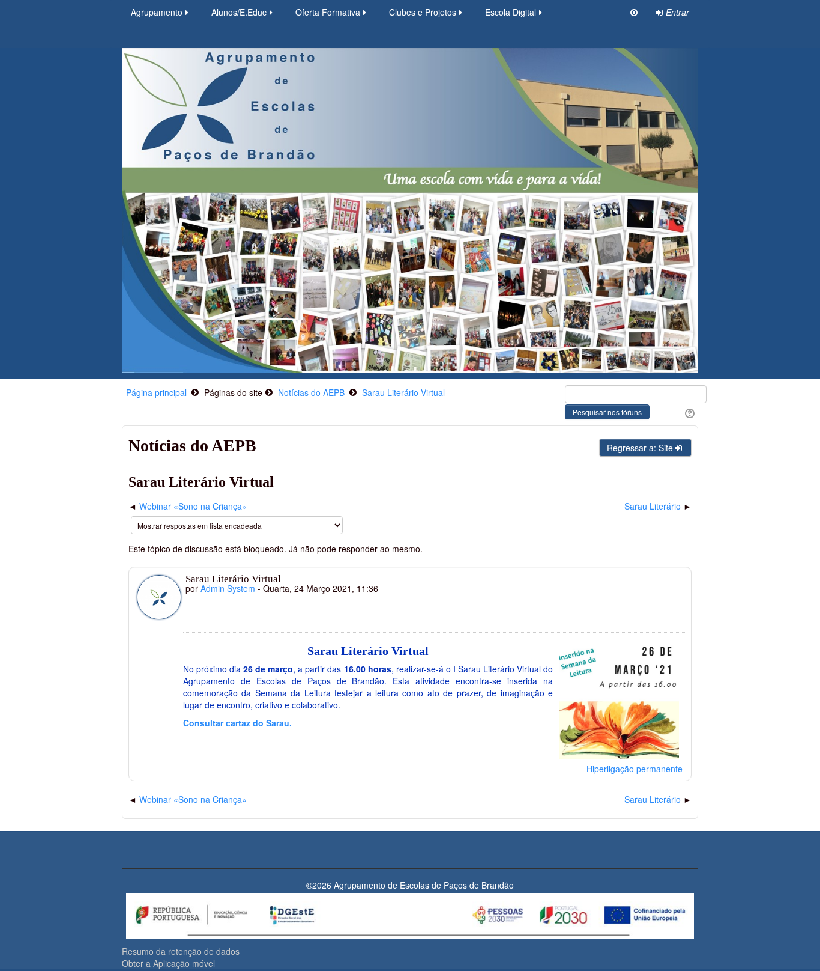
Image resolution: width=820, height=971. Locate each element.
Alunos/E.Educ (239, 12)
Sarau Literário (652, 506)
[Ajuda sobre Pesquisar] (688, 412)
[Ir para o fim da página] (634, 12)
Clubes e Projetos (422, 12)
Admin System (227, 588)
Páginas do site (233, 392)
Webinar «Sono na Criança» (193, 506)
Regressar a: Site (640, 448)
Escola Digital (510, 12)
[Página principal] (410, 209)
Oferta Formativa (327, 12)
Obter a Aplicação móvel (168, 963)
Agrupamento (156, 12)
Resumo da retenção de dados (181, 951)
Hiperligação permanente (634, 768)
